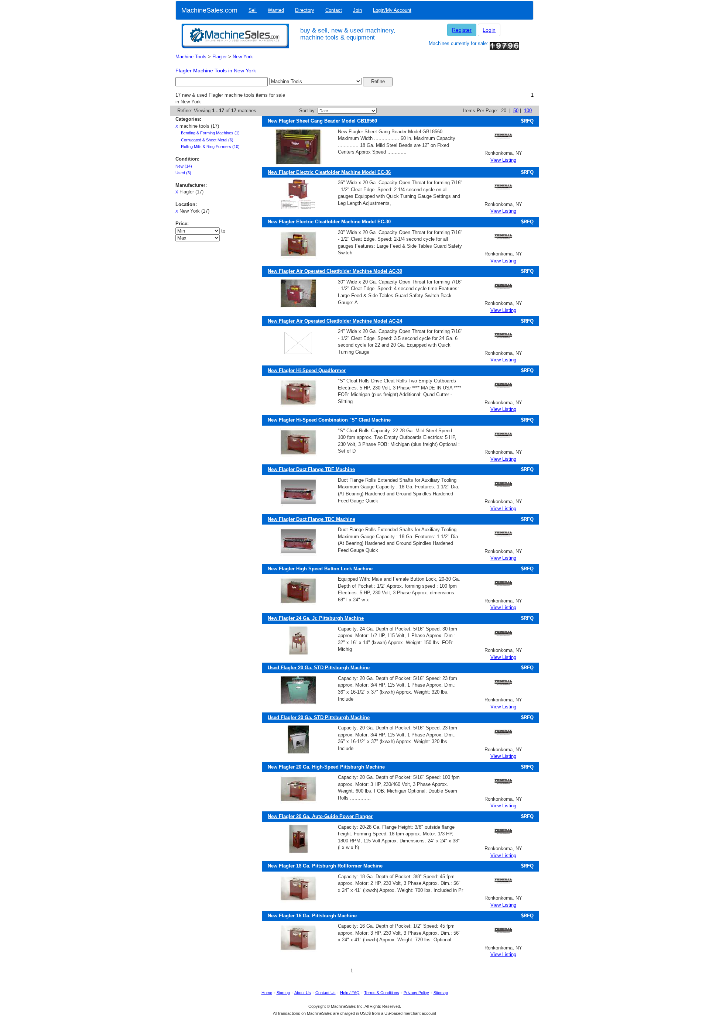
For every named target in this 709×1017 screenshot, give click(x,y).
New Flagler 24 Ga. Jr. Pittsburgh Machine (316, 618)
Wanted (276, 10)
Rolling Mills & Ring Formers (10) (210, 146)
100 (528, 110)
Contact (333, 10)
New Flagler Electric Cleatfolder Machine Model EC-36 (329, 172)
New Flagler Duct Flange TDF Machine (311, 469)
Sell (253, 10)
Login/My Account (392, 10)
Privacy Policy (416, 992)
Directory (304, 10)
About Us (302, 992)
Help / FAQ (350, 992)
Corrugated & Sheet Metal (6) (207, 140)
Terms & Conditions (381, 992)
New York (243, 56)
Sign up (283, 992)
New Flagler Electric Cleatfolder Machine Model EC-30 (329, 221)
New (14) (183, 166)
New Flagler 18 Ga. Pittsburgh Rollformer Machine (325, 866)
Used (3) (183, 173)
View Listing (503, 160)
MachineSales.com (209, 10)
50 (515, 110)
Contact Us (325, 992)
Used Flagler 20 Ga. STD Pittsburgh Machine (319, 667)
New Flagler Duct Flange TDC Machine (311, 519)
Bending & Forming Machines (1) (210, 133)
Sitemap (441, 992)
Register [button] (462, 30)
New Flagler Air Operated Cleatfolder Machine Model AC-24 (335, 321)
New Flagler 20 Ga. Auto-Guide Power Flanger (320, 816)
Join (357, 10)
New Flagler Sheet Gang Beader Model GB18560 (322, 121)
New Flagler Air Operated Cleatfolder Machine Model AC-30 (335, 271)
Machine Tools (190, 56)
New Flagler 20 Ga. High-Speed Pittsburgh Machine (326, 767)
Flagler (219, 56)
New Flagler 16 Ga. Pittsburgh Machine (312, 915)
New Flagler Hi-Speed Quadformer (307, 370)
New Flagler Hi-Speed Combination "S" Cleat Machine (329, 420)
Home (266, 992)
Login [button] (489, 30)
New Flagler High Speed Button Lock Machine (320, 568)
